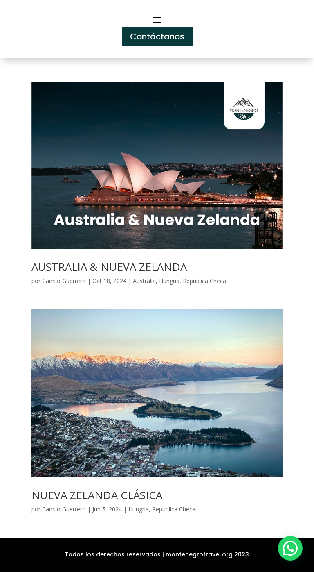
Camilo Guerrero (64, 281)
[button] (290, 548)
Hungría (169, 281)
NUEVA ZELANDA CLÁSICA (96, 495)
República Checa (204, 281)
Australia (144, 281)
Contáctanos (157, 36)
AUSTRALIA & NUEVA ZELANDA (109, 266)
